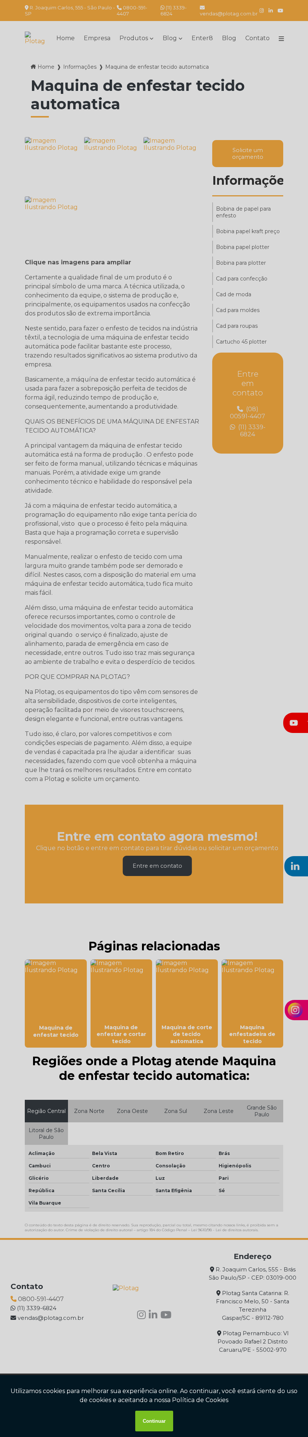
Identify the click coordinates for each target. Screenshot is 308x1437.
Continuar (154, 1421)
